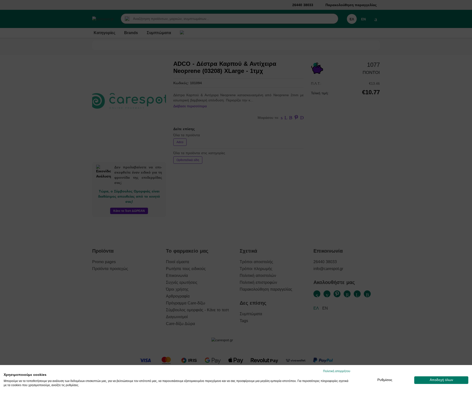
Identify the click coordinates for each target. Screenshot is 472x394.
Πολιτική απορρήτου (336, 371)
